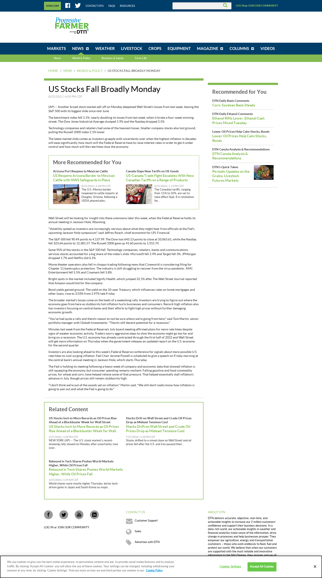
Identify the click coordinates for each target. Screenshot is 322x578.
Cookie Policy (154, 570)
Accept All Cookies (262, 566)
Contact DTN (95, 6)
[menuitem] (56, 49)
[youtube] (79, 514)
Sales (138, 531)
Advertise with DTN (147, 542)
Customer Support (146, 520)
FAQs (111, 6)
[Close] (315, 566)
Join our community (263, 5)
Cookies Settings (230, 566)
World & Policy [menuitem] (81, 58)
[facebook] (48, 514)
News (57, 58)
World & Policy (90, 70)
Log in (240, 5)
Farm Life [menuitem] (141, 58)
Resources (127, 6)
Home (53, 70)
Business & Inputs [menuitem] (113, 58)
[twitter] (63, 514)
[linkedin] (94, 514)
